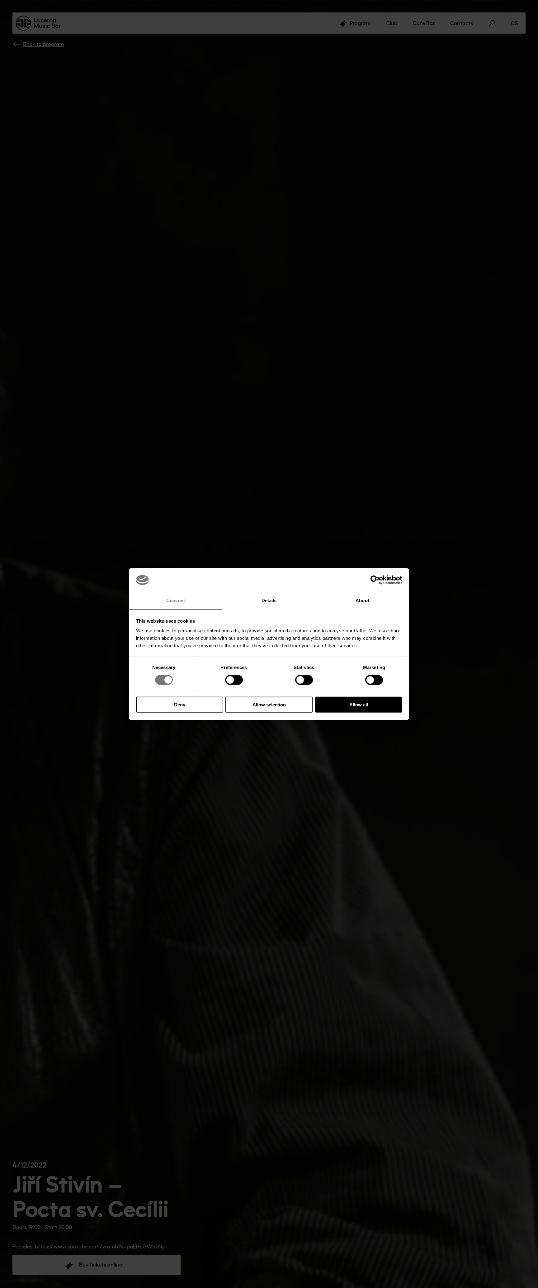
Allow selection (269, 704)
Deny (179, 704)
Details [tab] (269, 600)
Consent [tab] (175, 600)
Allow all (358, 704)
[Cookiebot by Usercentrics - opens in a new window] (375, 580)
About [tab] (362, 600)
